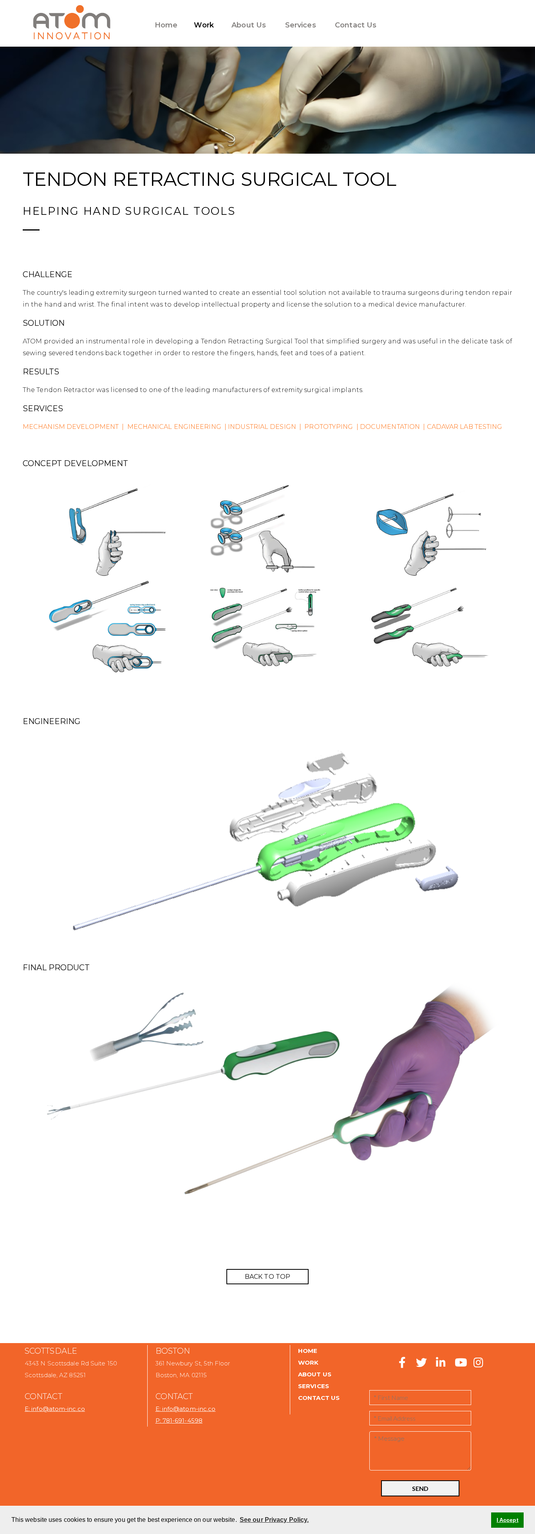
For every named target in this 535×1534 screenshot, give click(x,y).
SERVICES (313, 1386)
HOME (307, 1350)
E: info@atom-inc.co (55, 1408)
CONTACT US (319, 1397)
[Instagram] (477, 1365)
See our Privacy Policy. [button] (274, 1519)
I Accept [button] (508, 1520)
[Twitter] (418, 1365)
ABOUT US (314, 1374)
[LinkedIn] (440, 1365)
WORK (308, 1362)
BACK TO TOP (267, 1276)
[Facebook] (402, 1365)
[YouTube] (459, 1365)
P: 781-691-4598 (179, 1420)
